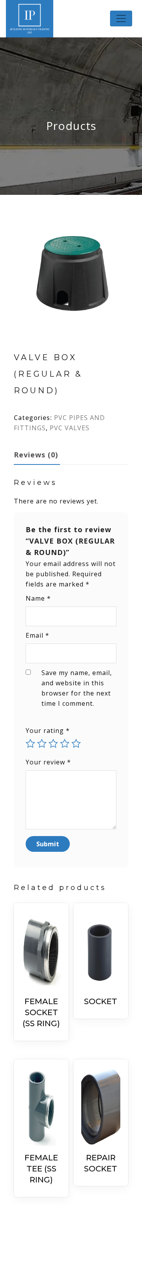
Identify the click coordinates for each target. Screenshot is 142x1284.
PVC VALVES (70, 428)
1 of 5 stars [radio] (30, 743)
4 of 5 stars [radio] (64, 743)
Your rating (48, 730)
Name (38, 598)
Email (37, 635)
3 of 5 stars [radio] (53, 743)
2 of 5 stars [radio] (42, 743)
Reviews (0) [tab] (36, 454)
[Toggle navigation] (121, 18)
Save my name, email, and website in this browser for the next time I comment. (76, 688)
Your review (48, 762)
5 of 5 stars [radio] (76, 743)
